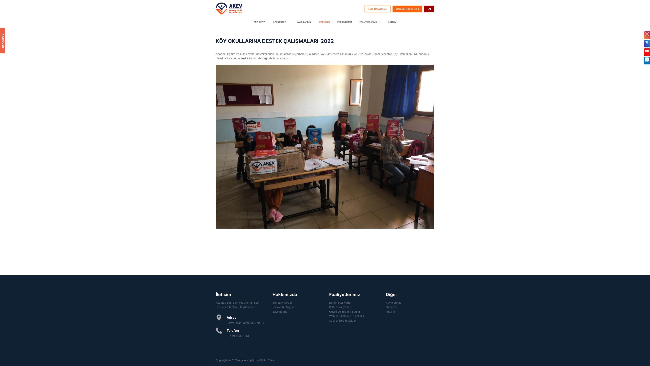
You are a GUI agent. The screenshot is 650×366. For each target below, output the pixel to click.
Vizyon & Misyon (283, 307)
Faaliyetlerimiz (368, 22)
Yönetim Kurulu (282, 302)
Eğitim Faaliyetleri (340, 302)
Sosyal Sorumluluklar (342, 320)
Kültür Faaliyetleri (340, 307)
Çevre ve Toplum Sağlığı (345, 311)
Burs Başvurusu (377, 9)
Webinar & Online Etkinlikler (346, 316)
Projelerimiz (344, 22)
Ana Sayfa (259, 22)
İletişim (392, 22)
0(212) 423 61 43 (238, 336)
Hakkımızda (279, 22)
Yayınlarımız (304, 22)
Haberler (324, 22)
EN (429, 9)
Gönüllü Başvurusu (407, 9)
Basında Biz (280, 311)
